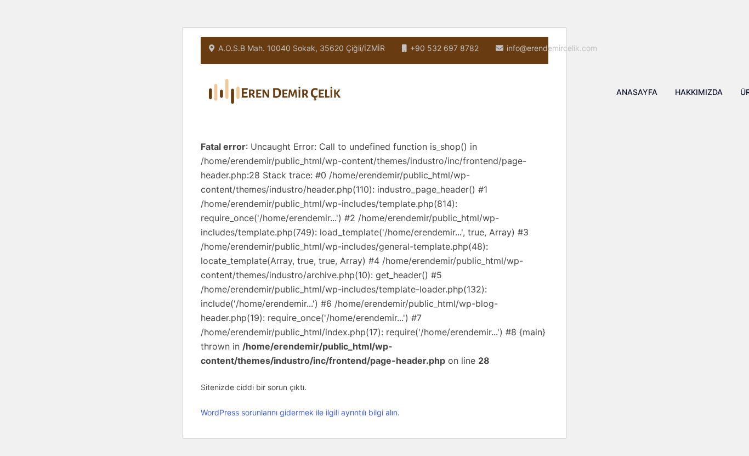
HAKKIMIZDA (699, 92)
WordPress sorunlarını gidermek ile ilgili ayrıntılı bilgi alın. (300, 412)
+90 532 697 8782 (444, 48)
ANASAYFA (636, 92)
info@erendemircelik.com (552, 48)
